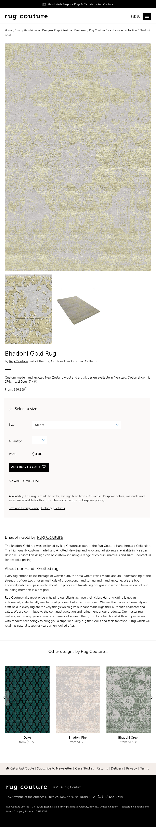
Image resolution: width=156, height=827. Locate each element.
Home (8, 30)
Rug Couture (97, 30)
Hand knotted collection (122, 30)
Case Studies (84, 768)
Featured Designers (75, 30)
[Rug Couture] (26, 16)
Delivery (46, 508)
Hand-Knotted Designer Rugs (42, 30)
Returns (59, 508)
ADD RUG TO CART (26, 467)
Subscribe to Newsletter (54, 768)
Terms (144, 768)
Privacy (131, 768)
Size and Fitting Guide (24, 508)
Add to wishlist (26, 481)
